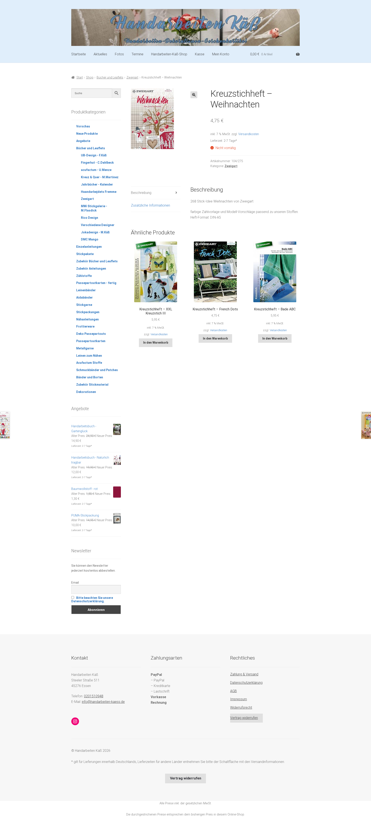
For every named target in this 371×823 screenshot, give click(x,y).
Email (75, 582)
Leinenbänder (86, 290)
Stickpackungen (87, 312)
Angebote (83, 141)
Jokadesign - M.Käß (95, 232)
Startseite (78, 54)
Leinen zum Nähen (89, 355)
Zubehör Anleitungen (91, 268)
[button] (193, 94)
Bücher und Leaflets (110, 77)
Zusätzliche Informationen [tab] (150, 205)
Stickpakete (85, 254)
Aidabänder (84, 297)
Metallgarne (85, 348)
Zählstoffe (84, 276)
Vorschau (83, 126)
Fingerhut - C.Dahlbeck (97, 162)
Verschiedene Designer (97, 225)
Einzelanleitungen (89, 246)
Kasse (199, 54)
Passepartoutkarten (90, 341)
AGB (233, 691)
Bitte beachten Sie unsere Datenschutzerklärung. (92, 599)
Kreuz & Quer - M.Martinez (100, 177)
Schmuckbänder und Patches (97, 370)
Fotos (119, 54)
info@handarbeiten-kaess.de (103, 702)
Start (79, 77)
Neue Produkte (87, 133)
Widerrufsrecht (241, 707)
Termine (137, 54)
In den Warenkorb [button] (155, 342)
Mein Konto (220, 54)
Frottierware (85, 326)
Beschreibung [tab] (141, 193)
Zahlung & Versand (244, 674)
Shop (89, 77)
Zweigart (132, 77)
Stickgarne (84, 305)
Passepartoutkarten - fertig (96, 283)
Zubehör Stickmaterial (92, 384)
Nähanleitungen (87, 319)
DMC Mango (89, 239)
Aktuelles (100, 54)
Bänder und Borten (89, 377)
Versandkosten (248, 134)
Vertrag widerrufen (244, 718)
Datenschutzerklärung (246, 683)
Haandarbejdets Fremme (98, 191)
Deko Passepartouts (91, 333)
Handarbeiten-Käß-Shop (169, 54)
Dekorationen (86, 392)
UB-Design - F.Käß (94, 155)
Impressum (238, 699)
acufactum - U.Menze (96, 170)
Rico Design (89, 217)
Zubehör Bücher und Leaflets (97, 261)
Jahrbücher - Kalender (97, 184)
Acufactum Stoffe (89, 362)
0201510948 (93, 696)
